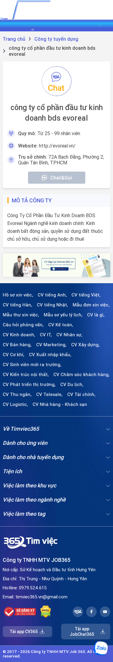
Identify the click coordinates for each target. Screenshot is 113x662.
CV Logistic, (15, 404)
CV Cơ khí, (13, 354)
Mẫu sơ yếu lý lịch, (63, 315)
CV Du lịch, (71, 384)
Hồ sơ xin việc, (18, 295)
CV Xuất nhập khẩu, (50, 354)
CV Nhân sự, (69, 334)
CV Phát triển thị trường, (29, 384)
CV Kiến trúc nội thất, (26, 374)
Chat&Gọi (61, 178)
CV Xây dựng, (85, 344)
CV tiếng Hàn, (17, 305)
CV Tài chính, (81, 394)
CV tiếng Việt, (86, 295)
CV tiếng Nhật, (52, 305)
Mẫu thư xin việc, (21, 315)
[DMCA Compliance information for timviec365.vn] (45, 612)
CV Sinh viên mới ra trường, (32, 364)
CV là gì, (96, 315)
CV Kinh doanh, (19, 334)
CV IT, (46, 334)
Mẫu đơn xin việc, (91, 305)
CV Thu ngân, (17, 394)
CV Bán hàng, (17, 344)
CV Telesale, (49, 394)
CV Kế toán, (60, 325)
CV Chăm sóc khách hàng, (81, 374)
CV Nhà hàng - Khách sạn (60, 404)
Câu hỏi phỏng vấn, (23, 325)
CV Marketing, (51, 344)
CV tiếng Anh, (52, 295)
